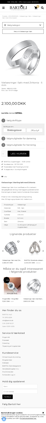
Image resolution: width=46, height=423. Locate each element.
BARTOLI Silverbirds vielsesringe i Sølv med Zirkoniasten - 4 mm (34, 260)
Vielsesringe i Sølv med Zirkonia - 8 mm (12, 260)
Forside (4, 16)
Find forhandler (7, 372)
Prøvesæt (5, 340)
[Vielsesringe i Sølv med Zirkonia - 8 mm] (12, 248)
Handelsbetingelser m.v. (10, 369)
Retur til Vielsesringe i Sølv (23, 31)
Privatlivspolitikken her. (28, 418)
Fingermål (6, 337)
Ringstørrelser (7, 360)
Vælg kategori (13, 25)
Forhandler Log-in (8, 375)
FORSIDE (5, 363)
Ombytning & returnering (11, 357)
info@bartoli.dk (7, 320)
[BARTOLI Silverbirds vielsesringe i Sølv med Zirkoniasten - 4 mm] (34, 248)
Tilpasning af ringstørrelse (11, 346)
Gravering (5, 343)
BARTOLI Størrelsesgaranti (11, 366)
